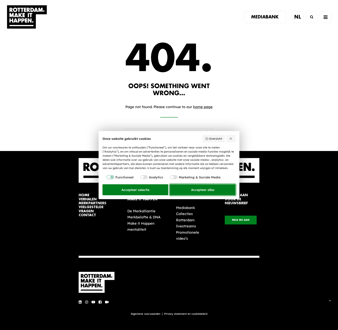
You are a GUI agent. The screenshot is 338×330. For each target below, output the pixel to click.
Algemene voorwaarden (145, 313)
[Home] (99, 282)
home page (203, 107)
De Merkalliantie (141, 211)
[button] (325, 17)
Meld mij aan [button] (240, 220)
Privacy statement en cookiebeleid (185, 313)
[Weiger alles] (231, 138)
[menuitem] (266, 17)
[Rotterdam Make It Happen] (27, 17)
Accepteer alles (202, 190)
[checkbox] (117, 177)
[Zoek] (310, 17)
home (84, 195)
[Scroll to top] (330, 300)
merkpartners (92, 203)
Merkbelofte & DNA (144, 217)
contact (87, 215)
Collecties (184, 214)
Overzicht (215, 138)
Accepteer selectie (135, 190)
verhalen (88, 199)
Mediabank (185, 207)
